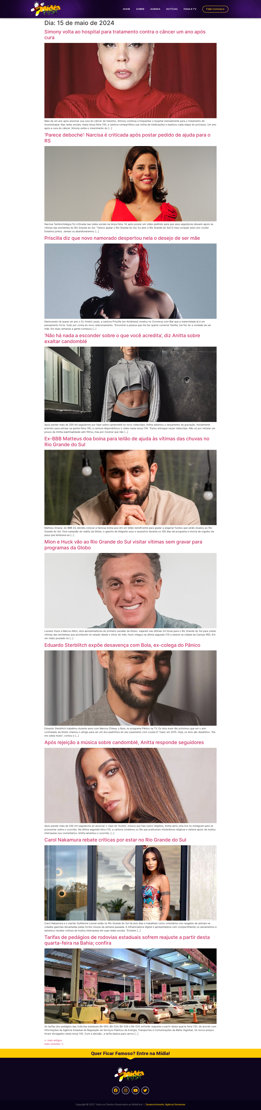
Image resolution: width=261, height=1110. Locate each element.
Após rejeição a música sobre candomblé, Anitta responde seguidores (124, 742)
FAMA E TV (190, 9)
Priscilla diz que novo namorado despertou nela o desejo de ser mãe (122, 238)
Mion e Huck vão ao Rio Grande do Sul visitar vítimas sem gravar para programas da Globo (123, 544)
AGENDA (155, 9)
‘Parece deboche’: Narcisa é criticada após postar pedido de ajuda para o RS (127, 138)
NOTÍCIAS (172, 9)
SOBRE (140, 9)
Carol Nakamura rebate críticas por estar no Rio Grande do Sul (115, 840)
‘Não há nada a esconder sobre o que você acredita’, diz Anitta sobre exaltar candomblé (122, 338)
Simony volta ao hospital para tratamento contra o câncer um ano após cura (125, 34)
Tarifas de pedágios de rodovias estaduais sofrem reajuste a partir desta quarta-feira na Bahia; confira (127, 940)
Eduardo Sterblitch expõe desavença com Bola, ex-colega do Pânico (122, 645)
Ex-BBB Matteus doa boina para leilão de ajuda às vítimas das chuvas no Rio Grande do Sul (126, 441)
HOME (126, 9)
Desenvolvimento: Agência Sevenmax (165, 1104)
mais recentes (53, 1043)
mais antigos (53, 1040)
